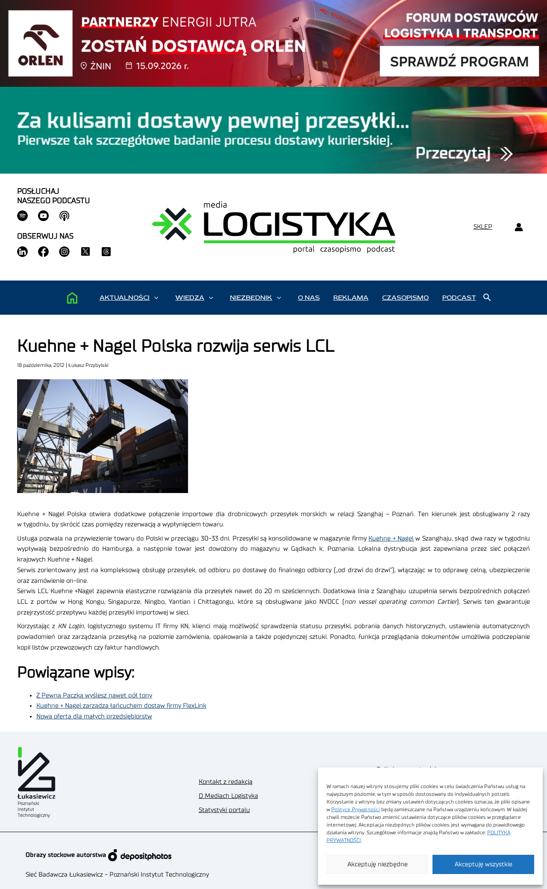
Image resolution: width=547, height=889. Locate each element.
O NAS (309, 297)
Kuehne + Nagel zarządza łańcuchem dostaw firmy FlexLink (121, 706)
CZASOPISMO (405, 297)
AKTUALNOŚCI (125, 297)
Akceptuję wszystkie (483, 864)
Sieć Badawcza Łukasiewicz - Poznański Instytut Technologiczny (117, 874)
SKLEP (482, 227)
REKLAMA (350, 297)
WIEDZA (189, 297)
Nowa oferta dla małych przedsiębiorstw (94, 716)
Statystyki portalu (224, 810)
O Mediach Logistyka (228, 796)
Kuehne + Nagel (391, 538)
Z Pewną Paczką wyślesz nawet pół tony (94, 695)
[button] (156, 297)
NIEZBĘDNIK (251, 297)
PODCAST (459, 297)
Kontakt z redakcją (226, 782)
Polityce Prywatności (355, 809)
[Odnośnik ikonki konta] (518, 227)
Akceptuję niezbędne (377, 864)
